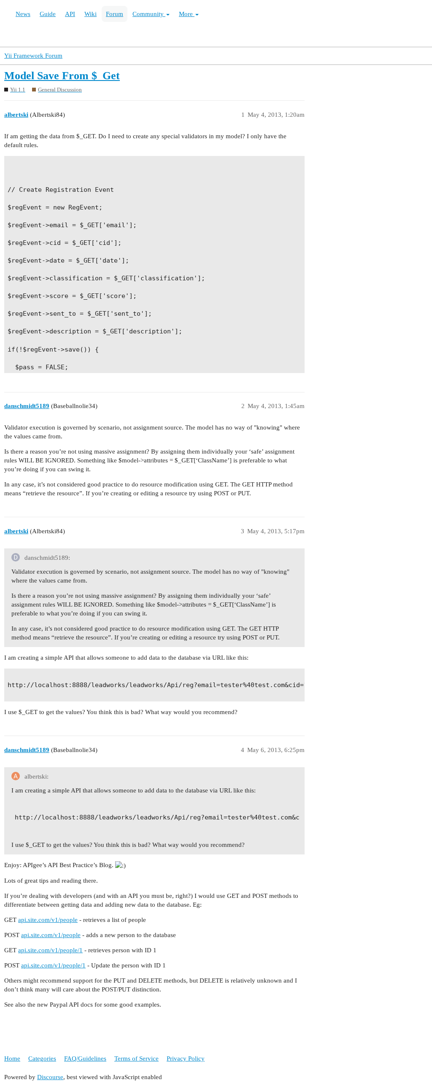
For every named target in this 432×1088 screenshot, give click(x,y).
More (186, 14)
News (23, 14)
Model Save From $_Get (62, 76)
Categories (42, 1058)
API (70, 14)
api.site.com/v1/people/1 (50, 950)
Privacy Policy (186, 1058)
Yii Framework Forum (33, 55)
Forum (114, 14)
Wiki (90, 14)
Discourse (50, 1077)
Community (148, 14)
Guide (48, 14)
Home (12, 1058)
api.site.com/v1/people (48, 919)
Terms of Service (136, 1058)
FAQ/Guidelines (85, 1058)
